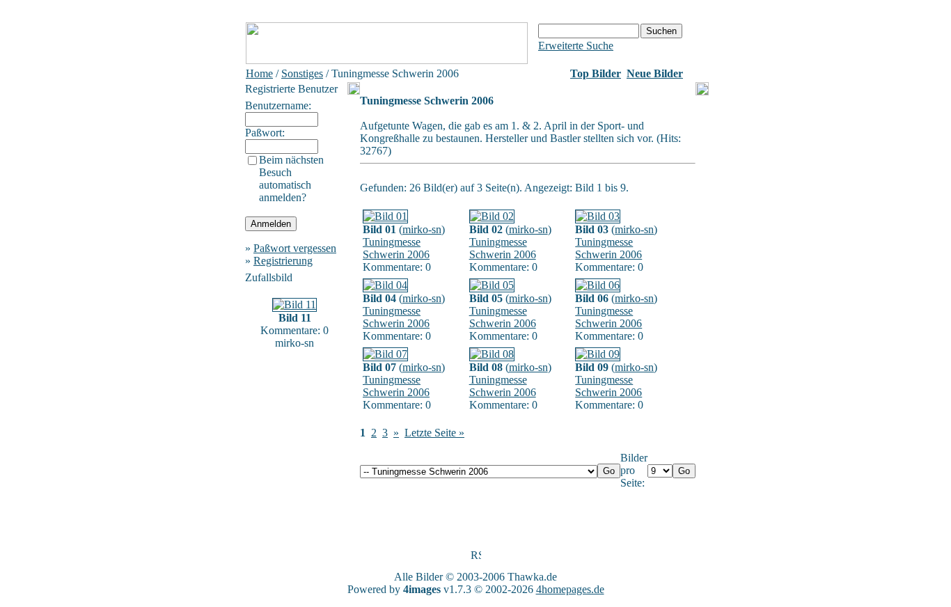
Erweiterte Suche (575, 46)
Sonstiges (302, 73)
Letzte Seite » (434, 433)
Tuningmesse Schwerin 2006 (396, 248)
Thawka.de (532, 577)
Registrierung (283, 261)
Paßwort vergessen (294, 248)
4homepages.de (570, 589)
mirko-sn (421, 229)
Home (259, 73)
